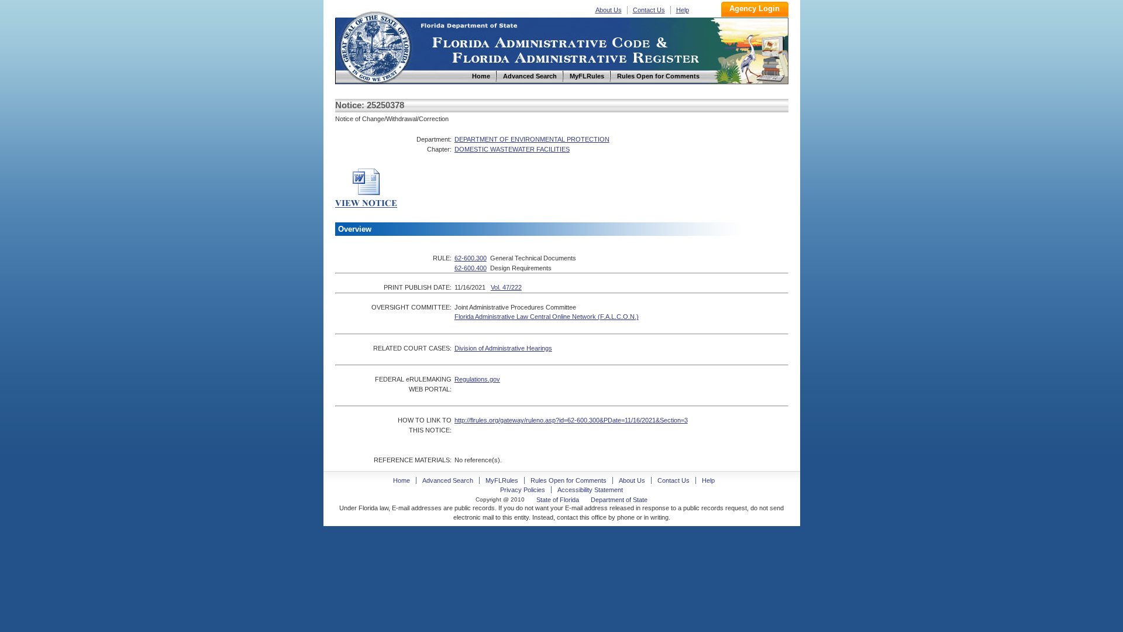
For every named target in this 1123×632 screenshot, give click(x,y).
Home (375, 46)
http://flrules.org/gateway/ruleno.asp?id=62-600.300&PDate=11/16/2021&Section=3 (571, 420)
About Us (608, 9)
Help (682, 9)
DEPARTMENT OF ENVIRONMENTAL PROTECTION (531, 139)
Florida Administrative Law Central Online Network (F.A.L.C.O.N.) (546, 316)
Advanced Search (447, 480)
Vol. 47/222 (506, 287)
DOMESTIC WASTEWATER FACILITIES (512, 149)
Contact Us (649, 9)
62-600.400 (470, 268)
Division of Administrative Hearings (503, 348)
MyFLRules (501, 480)
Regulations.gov (477, 379)
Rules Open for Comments (569, 480)
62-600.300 (470, 258)
